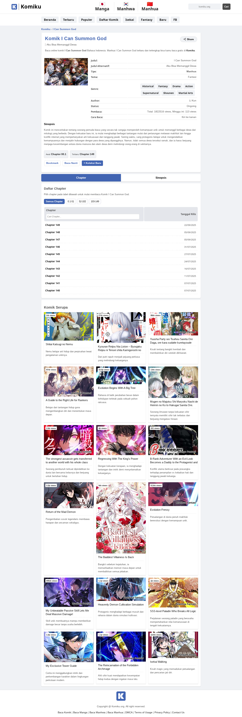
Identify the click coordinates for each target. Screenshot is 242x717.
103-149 (95, 201)
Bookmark (52, 163)
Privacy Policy (162, 712)
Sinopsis (161, 177)
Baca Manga (80, 712)
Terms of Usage (143, 712)
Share (190, 39)
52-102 (82, 201)
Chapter (81, 177)
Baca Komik (64, 712)
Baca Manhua (115, 712)
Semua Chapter (54, 201)
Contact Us (178, 712)
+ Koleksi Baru (92, 163)
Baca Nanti (71, 163)
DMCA (128, 712)
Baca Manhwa (97, 712)
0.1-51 (71, 201)
